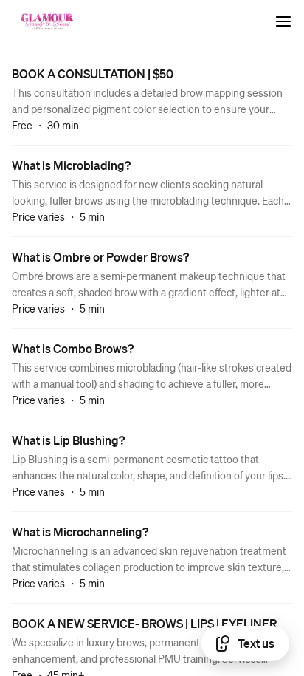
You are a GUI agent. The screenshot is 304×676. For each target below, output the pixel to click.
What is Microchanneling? (80, 531)
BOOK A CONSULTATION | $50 (92, 73)
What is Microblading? (71, 165)
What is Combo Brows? (73, 348)
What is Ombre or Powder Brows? (100, 256)
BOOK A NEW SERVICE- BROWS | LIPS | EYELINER (144, 623)
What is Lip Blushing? (68, 440)
